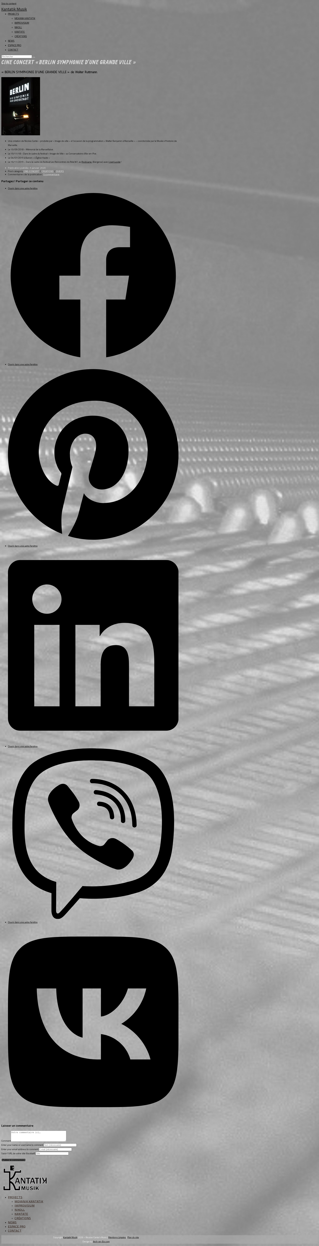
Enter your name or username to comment (22, 1145)
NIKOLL (18, 27)
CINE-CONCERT (31, 171)
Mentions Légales (117, 1237)
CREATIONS (47, 171)
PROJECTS (13, 14)
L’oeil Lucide (114, 162)
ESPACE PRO (14, 45)
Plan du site (133, 1237)
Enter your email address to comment (20, 1149)
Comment (6, 1140)
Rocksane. (87, 162)
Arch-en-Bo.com (101, 1241)
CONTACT (13, 50)
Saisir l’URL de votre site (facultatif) (18, 1153)
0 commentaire (51, 174)
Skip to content (8, 3)
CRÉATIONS (21, 36)
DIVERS (60, 171)
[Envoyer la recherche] (34, 57)
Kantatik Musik (14, 9)
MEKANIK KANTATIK (25, 18)
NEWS (11, 41)
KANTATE (20, 32)
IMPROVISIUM (22, 23)
